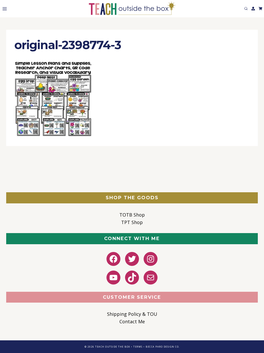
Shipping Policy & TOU (132, 314)
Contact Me (132, 321)
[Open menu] (3, 9)
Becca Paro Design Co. (163, 346)
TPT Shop (132, 222)
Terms (138, 346)
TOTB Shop (132, 215)
